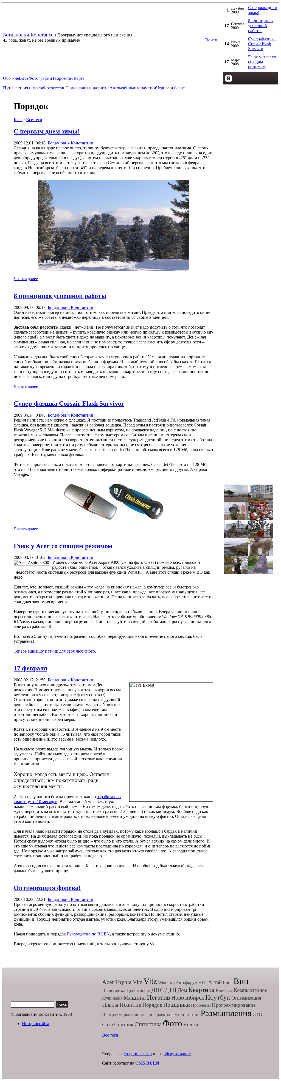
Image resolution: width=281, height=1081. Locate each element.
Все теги (34, 119)
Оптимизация (246, 998)
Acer (108, 981)
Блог (18, 119)
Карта (79, 78)
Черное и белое (170, 88)
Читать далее (26, 278)
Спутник (123, 1024)
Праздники (176, 1005)
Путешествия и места (23, 88)
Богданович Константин (29, 35)
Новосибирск (187, 997)
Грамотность (138, 990)
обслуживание (177, 1053)
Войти (211, 40)
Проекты (161, 1014)
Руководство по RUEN (88, 934)
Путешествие (185, 1014)
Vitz (150, 981)
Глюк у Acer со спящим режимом (262, 62)
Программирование (233, 1005)
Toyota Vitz (128, 982)
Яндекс (191, 1024)
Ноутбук (217, 997)
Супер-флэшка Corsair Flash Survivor (262, 43)
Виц (241, 981)
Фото (172, 1023)
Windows (166, 982)
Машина (134, 997)
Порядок (152, 1005)
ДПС (157, 989)
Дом (182, 990)
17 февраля (30, 668)
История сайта (35, 1023)
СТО (257, 1014)
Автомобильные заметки (132, 88)
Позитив (130, 1004)
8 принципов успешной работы (260, 25)
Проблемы (201, 1005)
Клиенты (224, 990)
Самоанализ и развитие (87, 88)
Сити (107, 1024)
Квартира (201, 989)
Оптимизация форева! (47, 887)
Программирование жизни (127, 1014)
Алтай (215, 982)
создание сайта (138, 1053)
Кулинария (112, 998)
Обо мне (11, 78)
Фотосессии (54, 88)
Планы (110, 1005)
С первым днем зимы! (47, 131)
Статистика (148, 1024)
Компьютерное (250, 990)
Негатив (158, 997)
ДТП (170, 990)
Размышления (226, 1013)
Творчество (63, 78)
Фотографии (40, 78)
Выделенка (113, 990)
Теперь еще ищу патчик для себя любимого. (55, 651)
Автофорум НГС (191, 982)
